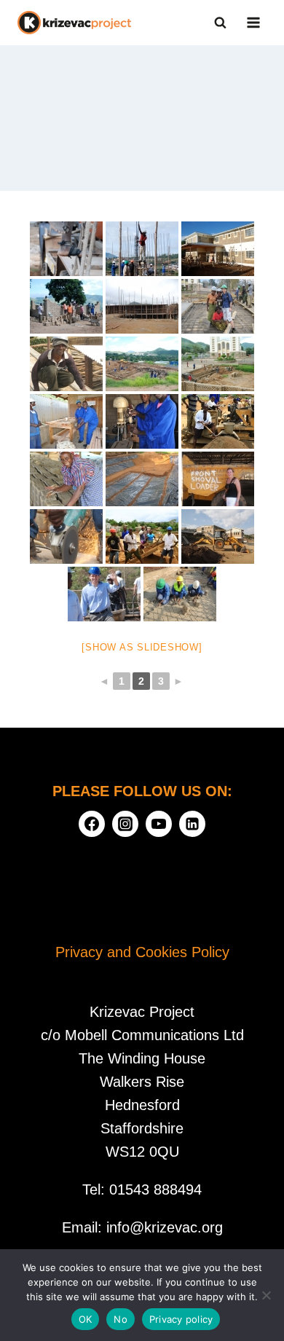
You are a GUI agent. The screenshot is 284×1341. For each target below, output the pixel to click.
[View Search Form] (220, 22)
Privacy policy (181, 1319)
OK (85, 1319)
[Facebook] (91, 823)
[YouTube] (158, 823)
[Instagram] (125, 823)
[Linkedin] (192, 823)
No (120, 1319)
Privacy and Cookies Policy (142, 952)
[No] (266, 1295)
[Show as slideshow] (142, 647)
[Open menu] (253, 22)
